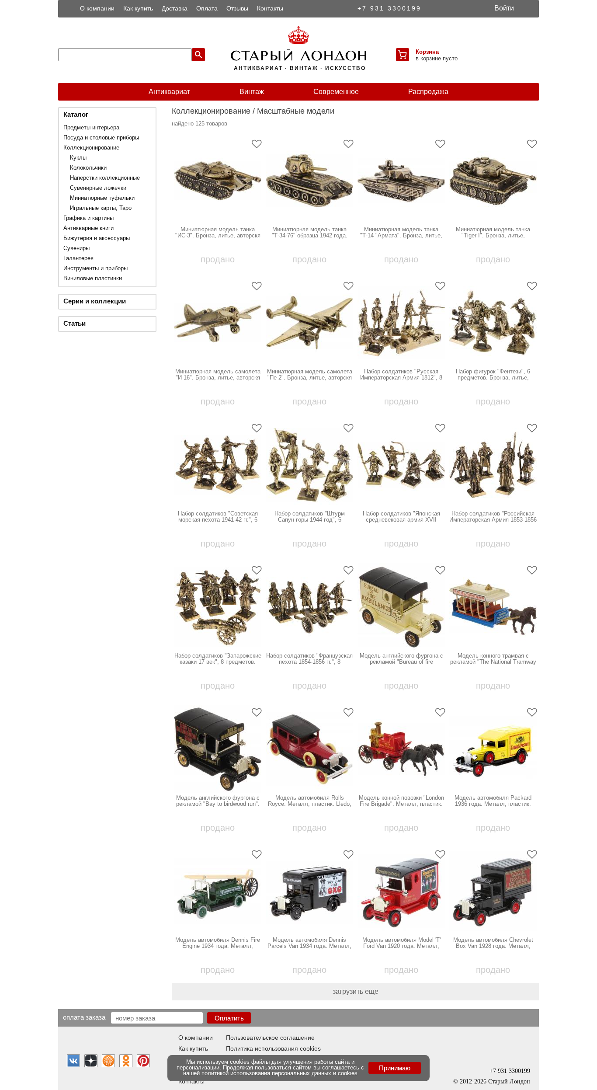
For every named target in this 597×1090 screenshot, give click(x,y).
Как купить (138, 8)
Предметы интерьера (91, 127)
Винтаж (251, 91)
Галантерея (78, 258)
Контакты (270, 8)
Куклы (78, 157)
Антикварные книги (88, 228)
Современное (336, 91)
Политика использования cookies (273, 1048)
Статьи (74, 323)
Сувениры (76, 248)
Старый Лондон (509, 1081)
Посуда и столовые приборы (101, 137)
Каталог (75, 114)
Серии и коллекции (94, 301)
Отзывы (237, 8)
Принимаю (394, 1068)
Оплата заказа (84, 1016)
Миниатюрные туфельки (102, 198)
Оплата (207, 8)
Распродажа (428, 91)
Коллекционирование (91, 147)
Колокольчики (88, 167)
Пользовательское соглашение (270, 1037)
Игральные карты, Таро (101, 208)
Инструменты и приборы (95, 268)
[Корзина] (402, 54)
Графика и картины (88, 218)
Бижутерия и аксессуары (96, 238)
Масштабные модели (295, 111)
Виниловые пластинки (92, 278)
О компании (97, 8)
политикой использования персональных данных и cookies (279, 1073)
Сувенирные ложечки (98, 188)
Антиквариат (169, 91)
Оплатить (229, 1018)
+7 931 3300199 (389, 8)
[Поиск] (198, 54)
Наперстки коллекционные (105, 177)
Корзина (427, 52)
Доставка (174, 8)
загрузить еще (355, 991)
